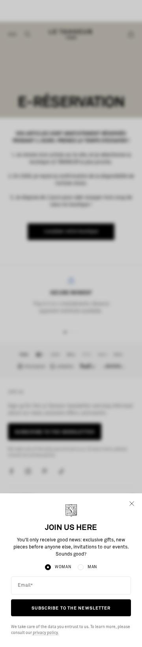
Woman (63, 567)
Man (92, 567)
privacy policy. (45, 633)
